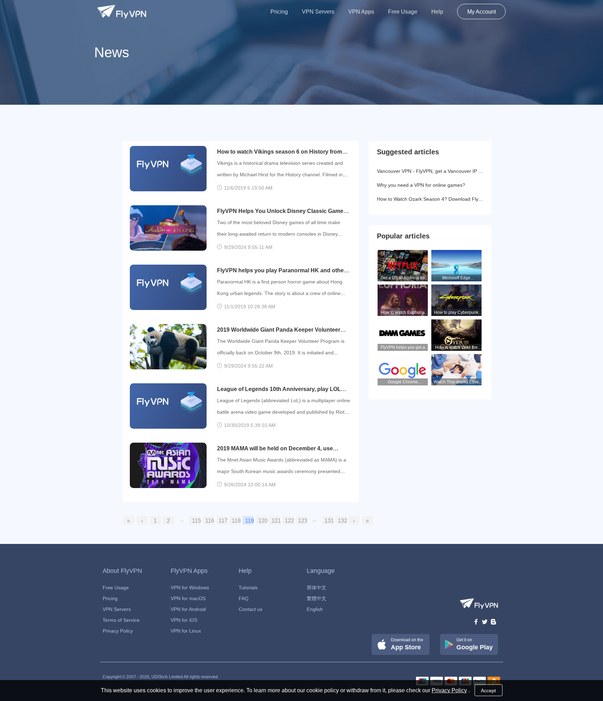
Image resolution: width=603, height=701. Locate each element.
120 (262, 521)
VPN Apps (361, 12)
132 (342, 521)
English (315, 609)
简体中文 (316, 587)
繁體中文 (316, 598)
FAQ (243, 598)
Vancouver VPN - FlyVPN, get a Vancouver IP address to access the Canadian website (472, 171)
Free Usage (402, 12)
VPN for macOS (188, 598)
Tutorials (248, 587)
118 (236, 521)
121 (275, 521)
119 (249, 521)
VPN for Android (188, 609)
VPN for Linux (186, 631)
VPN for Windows (190, 587)
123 (302, 521)
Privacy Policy (118, 631)
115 (196, 521)
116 (209, 521)
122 (289, 521)
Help (437, 12)
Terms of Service (121, 620)
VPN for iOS (184, 620)
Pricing (279, 12)
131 (329, 521)
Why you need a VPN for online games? (421, 185)
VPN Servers (318, 12)
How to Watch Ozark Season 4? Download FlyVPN (432, 199)
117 (222, 521)
